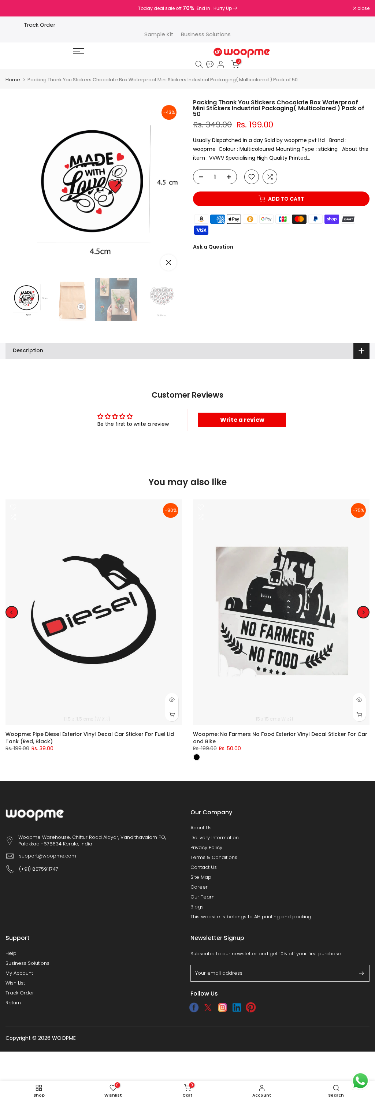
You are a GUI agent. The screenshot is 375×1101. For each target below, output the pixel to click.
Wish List (15, 983)
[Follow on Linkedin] (236, 1007)
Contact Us (203, 867)
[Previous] (11, 612)
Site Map (200, 877)
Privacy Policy (206, 847)
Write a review (242, 420)
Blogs (197, 907)
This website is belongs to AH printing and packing (250, 917)
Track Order (39, 25)
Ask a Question (213, 246)
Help (10, 953)
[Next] (363, 612)
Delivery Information (214, 837)
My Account (19, 973)
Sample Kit (159, 34)
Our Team (202, 897)
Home (12, 79)
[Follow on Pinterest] (251, 1007)
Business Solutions (206, 34)
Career (199, 887)
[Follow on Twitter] (208, 1007)
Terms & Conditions (213, 857)
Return (13, 1003)
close (15, 8)
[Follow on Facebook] (194, 1007)
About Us (201, 828)
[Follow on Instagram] (222, 1007)
